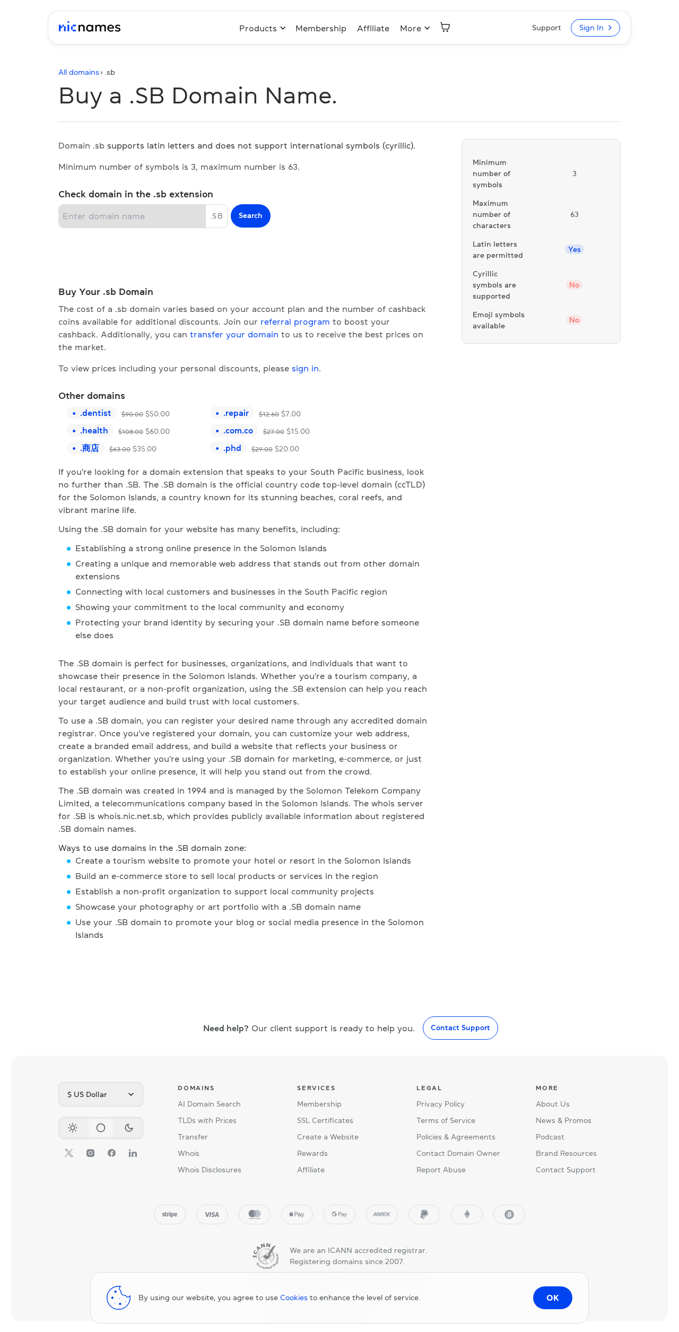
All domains (78, 72)
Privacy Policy (440, 1104)
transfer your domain (234, 334)
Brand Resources (566, 1153)
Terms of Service (445, 1120)
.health (94, 430)
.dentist (95, 412)
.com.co (238, 430)
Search (251, 215)
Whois (188, 1153)
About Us (553, 1104)
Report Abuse (441, 1169)
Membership (320, 28)
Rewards (312, 1153)
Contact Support (460, 1027)
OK (552, 1297)
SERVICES (316, 1088)
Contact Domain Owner (458, 1153)
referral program (295, 321)
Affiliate (373, 28)
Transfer (193, 1137)
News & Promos (563, 1120)
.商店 (89, 447)
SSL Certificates (325, 1120)
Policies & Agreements (455, 1137)
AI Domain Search (209, 1104)
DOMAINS (196, 1088)
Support (546, 27)
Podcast (550, 1137)
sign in (305, 368)
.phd (232, 447)
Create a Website (328, 1137)
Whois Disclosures (209, 1169)
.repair (236, 412)
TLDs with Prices (207, 1120)
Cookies (294, 1297)
